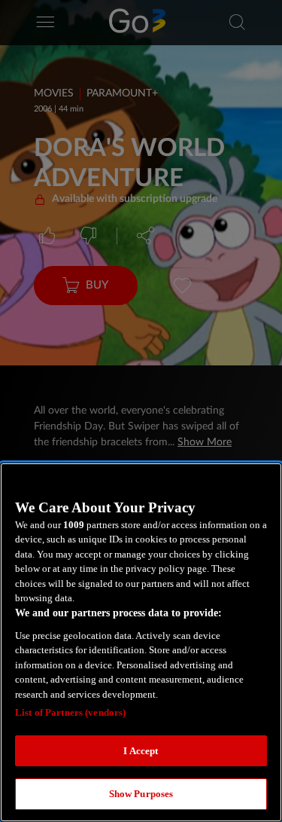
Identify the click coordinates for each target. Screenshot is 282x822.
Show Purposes (141, 793)
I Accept (140, 750)
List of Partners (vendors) (70, 712)
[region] (141, 642)
